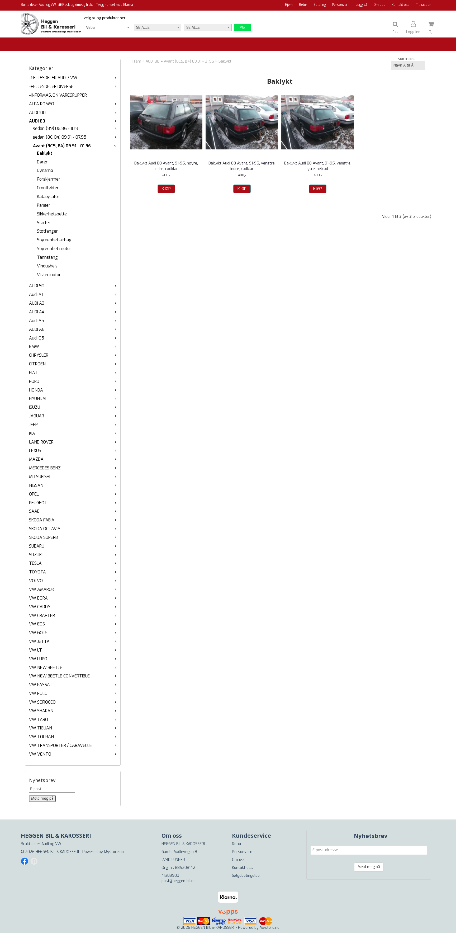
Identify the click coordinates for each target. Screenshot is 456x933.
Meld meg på (369, 866)
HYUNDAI (37, 398)
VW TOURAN (41, 736)
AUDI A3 (36, 303)
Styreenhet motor (54, 248)
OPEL (34, 494)
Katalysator (48, 196)
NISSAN (36, 485)
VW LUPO (38, 659)
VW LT (35, 650)
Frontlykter (48, 188)
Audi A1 (36, 294)
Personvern (340, 5)
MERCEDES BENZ (45, 468)
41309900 (170, 875)
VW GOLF (38, 632)
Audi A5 (36, 320)
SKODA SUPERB (43, 537)
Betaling (320, 5)
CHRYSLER (38, 355)
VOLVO (36, 580)
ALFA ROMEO (41, 104)
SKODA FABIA (41, 520)
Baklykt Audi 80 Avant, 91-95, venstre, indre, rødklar (242, 166)
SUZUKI (35, 555)
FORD (34, 381)
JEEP (33, 424)
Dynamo (45, 170)
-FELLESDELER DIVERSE (51, 86)
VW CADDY (39, 607)
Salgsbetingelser (246, 875)
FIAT (33, 372)
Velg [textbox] (90, 27)
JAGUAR (36, 416)
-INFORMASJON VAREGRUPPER (58, 95)
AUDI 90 (36, 286)
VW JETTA (39, 641)
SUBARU (36, 546)
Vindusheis (47, 266)
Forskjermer (48, 179)
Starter (43, 222)
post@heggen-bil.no (179, 880)
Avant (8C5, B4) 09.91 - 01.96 (62, 146)
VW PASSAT (41, 684)
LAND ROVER (41, 442)
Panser (43, 205)
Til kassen (423, 5)
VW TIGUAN (40, 728)
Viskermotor (49, 274)
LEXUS (35, 450)
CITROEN (37, 364)
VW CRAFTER (42, 615)
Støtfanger (47, 231)
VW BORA (38, 598)
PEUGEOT (38, 503)
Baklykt (44, 153)
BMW (34, 346)
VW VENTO (40, 754)
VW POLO (38, 693)
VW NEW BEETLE (45, 667)
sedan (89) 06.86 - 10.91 (56, 128)
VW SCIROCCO (42, 702)
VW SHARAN (41, 711)
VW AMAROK (41, 589)
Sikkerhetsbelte (52, 214)
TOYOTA (37, 572)
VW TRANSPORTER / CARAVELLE (60, 745)
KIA (32, 433)
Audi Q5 (36, 338)
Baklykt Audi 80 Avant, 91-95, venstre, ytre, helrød (317, 166)
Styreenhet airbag (54, 240)
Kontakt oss (401, 5)
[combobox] (107, 27)
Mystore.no (114, 851)
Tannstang (47, 257)
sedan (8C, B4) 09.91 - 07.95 (59, 137)
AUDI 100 (37, 112)
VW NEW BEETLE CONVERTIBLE (59, 676)
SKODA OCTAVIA (44, 528)
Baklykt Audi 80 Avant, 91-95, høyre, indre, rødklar (166, 166)
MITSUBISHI (39, 476)
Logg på (361, 5)
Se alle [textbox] (143, 27)
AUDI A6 (37, 329)
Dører (42, 162)
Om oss (379, 5)
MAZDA (36, 459)
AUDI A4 (36, 312)
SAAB (34, 511)
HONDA (36, 390)
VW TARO (38, 719)
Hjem (289, 5)
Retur (303, 5)
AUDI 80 (37, 121)
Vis (242, 27)
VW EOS (37, 624)
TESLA (35, 563)
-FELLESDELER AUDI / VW (53, 78)
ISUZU (34, 407)
